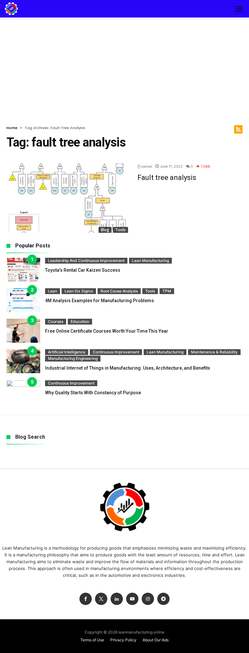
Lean (52, 291)
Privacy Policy (123, 639)
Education (80, 321)
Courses (55, 321)
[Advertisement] (124, 66)
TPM (166, 291)
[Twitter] (101, 599)
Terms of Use (92, 639)
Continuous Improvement (116, 352)
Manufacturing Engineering (73, 358)
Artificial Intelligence (66, 352)
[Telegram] (163, 599)
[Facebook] (85, 599)
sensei (146, 166)
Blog (105, 229)
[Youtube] (132, 599)
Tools (120, 229)
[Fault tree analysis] (67, 198)
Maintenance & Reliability (214, 352)
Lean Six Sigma (79, 291)
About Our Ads (156, 639)
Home (12, 127)
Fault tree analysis (166, 177)
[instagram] (148, 599)
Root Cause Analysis (119, 291)
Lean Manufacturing (150, 260)
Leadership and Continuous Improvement (86, 260)
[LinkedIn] (117, 599)
